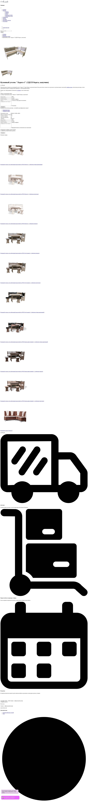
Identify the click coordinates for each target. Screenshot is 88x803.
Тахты (6, 13)
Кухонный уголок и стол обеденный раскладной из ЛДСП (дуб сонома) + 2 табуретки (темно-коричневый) (22, 312)
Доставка (5, 19)
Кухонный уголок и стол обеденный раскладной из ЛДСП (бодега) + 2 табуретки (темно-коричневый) (21, 164)
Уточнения (14, 105)
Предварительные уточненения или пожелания (21, 127)
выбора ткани (69, 87)
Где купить (5, 21)
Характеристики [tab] (6, 110)
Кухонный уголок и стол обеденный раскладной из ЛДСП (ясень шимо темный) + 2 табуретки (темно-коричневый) (24, 341)
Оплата (4, 18)
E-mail (13, 97)
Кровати (7, 12)
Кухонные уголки (9, 14)
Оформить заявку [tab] (6, 111)
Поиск (2, 32)
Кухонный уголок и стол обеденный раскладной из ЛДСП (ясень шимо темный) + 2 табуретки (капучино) (22, 401)
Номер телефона (15, 99)
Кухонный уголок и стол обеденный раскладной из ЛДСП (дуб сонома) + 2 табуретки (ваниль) (19, 253)
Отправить (3, 106)
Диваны (7, 11)
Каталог (4, 10)
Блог (4, 713)
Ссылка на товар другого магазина (19, 100)
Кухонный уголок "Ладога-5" (6, 430)
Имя (13, 96)
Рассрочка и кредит (7, 20)
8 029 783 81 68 (6, 27)
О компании (5, 17)
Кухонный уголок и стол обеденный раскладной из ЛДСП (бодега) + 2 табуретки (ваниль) (18, 223)
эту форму (19, 90)
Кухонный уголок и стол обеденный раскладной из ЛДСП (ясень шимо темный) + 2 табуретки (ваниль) (21, 371)
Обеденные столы (9, 16)
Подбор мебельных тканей (8, 712)
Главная (4, 9)
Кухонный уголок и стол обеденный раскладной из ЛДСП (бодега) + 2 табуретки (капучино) (19, 194)
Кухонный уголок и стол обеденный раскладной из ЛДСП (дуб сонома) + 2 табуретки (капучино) (20, 282)
